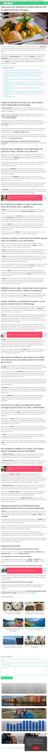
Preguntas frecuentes (10, 96)
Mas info (30, 744)
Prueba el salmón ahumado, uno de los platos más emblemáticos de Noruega (22, 70)
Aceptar (36, 748)
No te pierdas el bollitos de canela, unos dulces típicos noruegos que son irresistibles (24, 91)
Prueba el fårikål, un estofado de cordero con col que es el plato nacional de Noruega (24, 82)
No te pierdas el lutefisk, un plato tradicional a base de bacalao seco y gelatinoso (23, 74)
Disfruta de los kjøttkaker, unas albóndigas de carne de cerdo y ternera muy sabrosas (24, 72)
